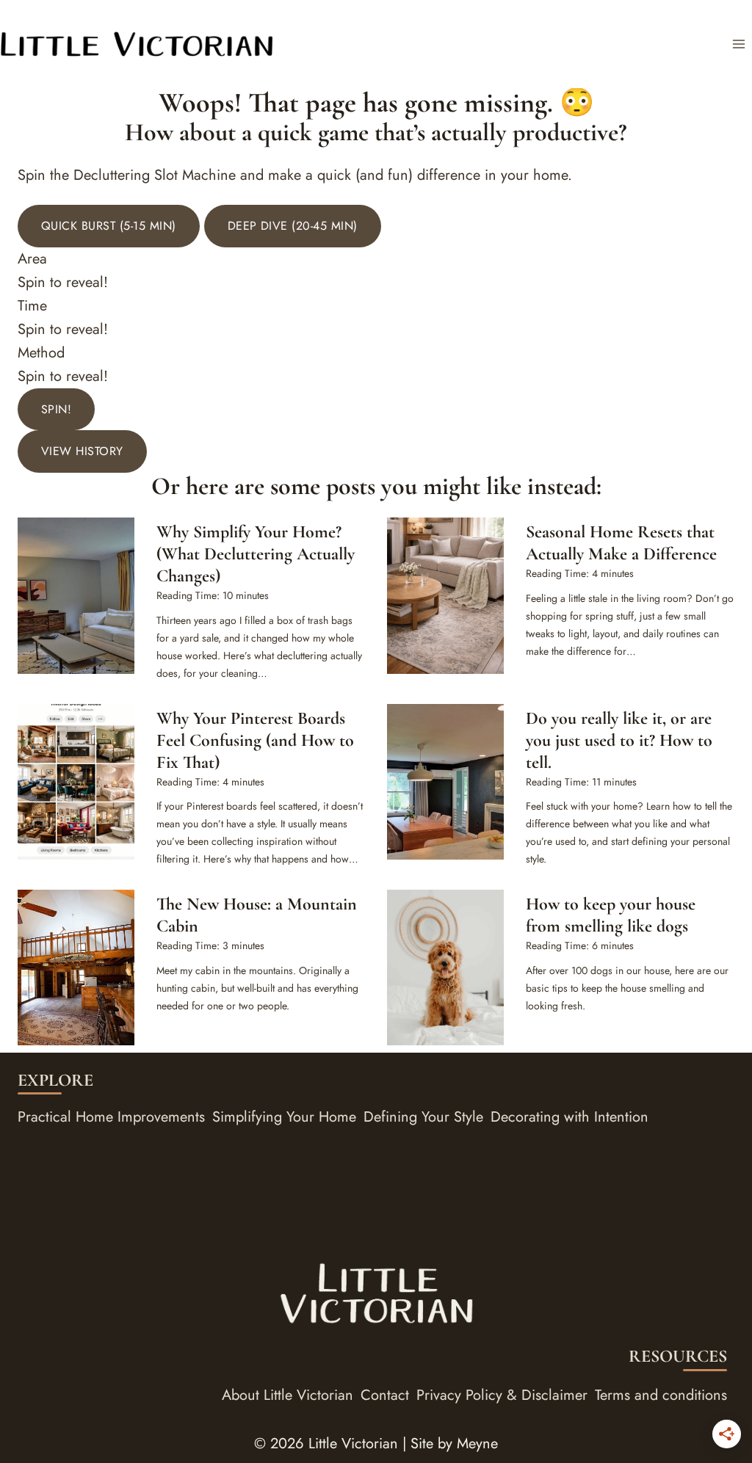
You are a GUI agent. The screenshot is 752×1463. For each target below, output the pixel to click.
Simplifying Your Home (284, 1117)
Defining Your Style (423, 1117)
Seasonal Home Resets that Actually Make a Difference (621, 542)
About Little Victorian (287, 1395)
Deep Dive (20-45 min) (293, 225)
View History (82, 451)
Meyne (477, 1443)
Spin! (56, 409)
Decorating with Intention (569, 1117)
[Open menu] (738, 43)
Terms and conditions (661, 1395)
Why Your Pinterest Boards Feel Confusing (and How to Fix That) (255, 740)
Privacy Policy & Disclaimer (502, 1395)
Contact (385, 1395)
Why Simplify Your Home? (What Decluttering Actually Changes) (255, 554)
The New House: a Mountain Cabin (256, 915)
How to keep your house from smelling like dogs (610, 915)
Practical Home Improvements (111, 1117)
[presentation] (76, 595)
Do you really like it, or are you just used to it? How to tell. (619, 740)
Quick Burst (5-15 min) (108, 225)
